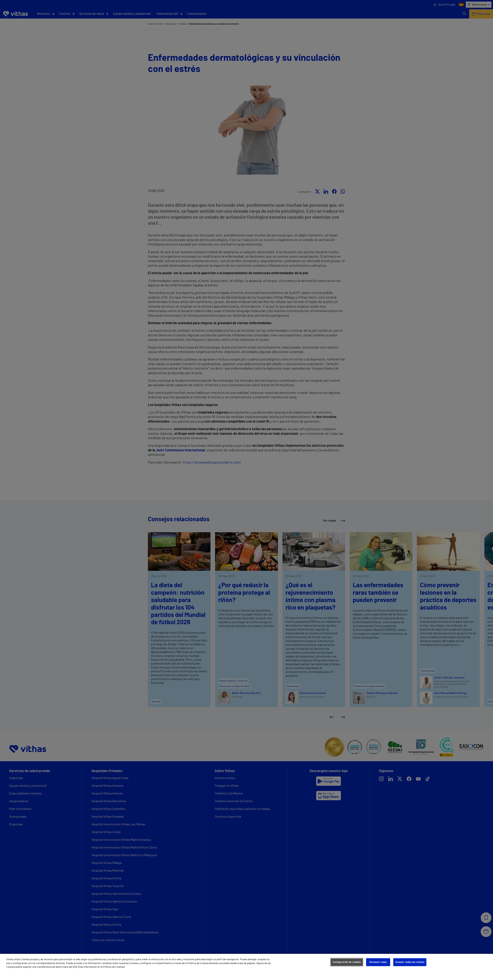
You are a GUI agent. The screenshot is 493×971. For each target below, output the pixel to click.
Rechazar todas (378, 962)
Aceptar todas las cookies (409, 962)
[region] (246, 962)
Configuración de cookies (347, 962)
